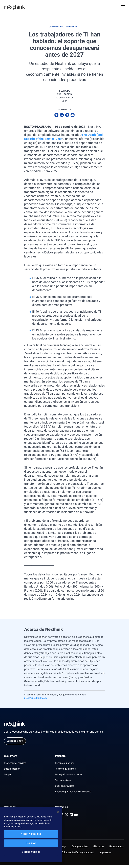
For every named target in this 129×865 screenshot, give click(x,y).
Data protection (80, 846)
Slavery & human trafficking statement (74, 852)
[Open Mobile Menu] (123, 7)
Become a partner (64, 763)
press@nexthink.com (35, 698)
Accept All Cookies (31, 834)
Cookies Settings (31, 852)
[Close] (57, 812)
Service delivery (63, 780)
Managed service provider (68, 774)
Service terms (116, 846)
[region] (31, 834)
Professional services (15, 763)
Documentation (12, 769)
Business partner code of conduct (73, 792)
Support (8, 774)
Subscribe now (15, 741)
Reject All (31, 843)
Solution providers (64, 786)
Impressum (105, 852)
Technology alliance (65, 769)
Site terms (98, 846)
